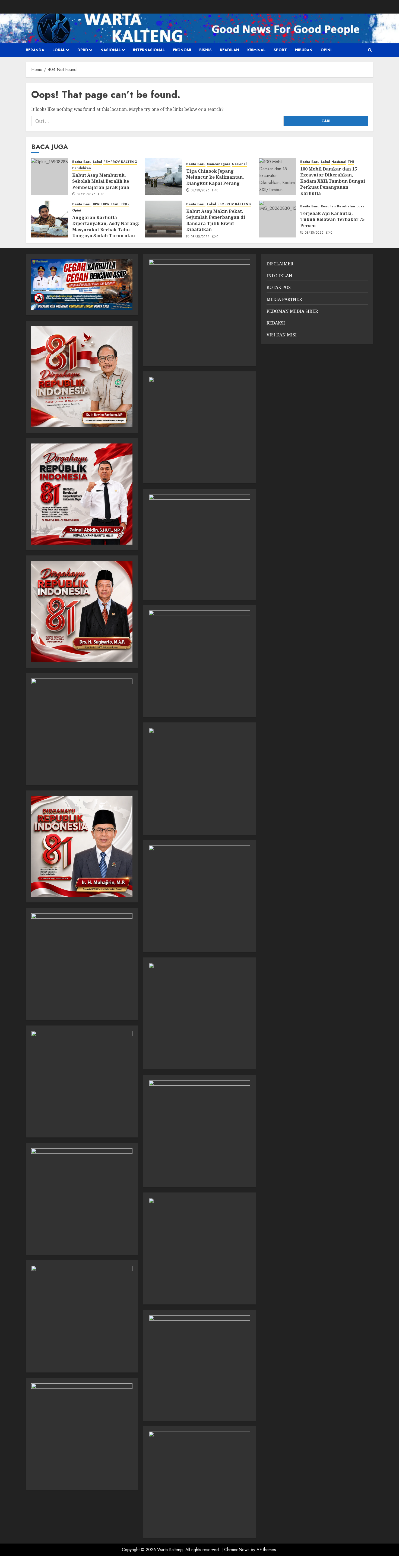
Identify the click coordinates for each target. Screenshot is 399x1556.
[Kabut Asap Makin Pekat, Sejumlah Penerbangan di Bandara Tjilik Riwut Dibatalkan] (163, 219)
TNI (351, 162)
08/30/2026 (200, 190)
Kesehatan (346, 206)
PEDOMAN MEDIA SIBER (292, 311)
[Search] (369, 50)
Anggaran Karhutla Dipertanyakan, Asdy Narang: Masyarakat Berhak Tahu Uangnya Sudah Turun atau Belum (106, 229)
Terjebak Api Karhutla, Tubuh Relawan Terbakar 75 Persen (332, 219)
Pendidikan (81, 168)
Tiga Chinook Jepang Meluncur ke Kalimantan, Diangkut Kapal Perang (215, 177)
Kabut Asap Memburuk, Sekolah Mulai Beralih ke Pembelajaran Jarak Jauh (100, 181)
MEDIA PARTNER (284, 299)
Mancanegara (218, 164)
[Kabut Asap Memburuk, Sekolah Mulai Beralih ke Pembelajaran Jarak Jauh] (49, 176)
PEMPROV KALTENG (120, 162)
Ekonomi (182, 50)
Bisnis (205, 50)
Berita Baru (81, 162)
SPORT (280, 50)
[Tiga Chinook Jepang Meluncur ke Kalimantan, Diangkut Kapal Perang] (163, 176)
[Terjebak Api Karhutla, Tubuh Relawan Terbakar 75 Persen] (277, 219)
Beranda (35, 50)
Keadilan (229, 50)
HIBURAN (303, 50)
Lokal (58, 50)
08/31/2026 (86, 194)
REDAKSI (276, 323)
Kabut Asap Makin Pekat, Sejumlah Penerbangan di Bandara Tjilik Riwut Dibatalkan (215, 220)
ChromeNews (236, 1550)
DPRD (82, 50)
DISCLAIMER (280, 264)
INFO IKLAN (279, 276)
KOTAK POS (279, 287)
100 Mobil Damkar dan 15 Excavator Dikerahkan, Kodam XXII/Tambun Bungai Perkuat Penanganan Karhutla (332, 181)
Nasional (110, 50)
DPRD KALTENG (116, 204)
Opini (326, 50)
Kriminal (256, 50)
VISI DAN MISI (282, 335)
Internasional (149, 50)
